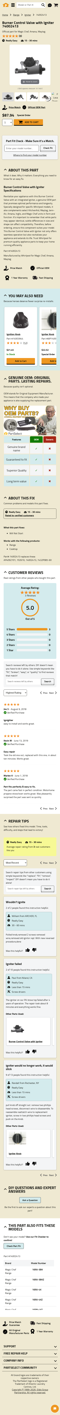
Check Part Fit (14, 1246)
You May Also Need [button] (25, 296)
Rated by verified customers (19, 515)
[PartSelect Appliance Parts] (5, 5)
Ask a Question (30, 1200)
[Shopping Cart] (55, 5)
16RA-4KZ (37, 1299)
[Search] (43, 5)
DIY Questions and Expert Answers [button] (32, 1189)
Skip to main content (30, 60)
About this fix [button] (21, 498)
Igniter (27, 14)
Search (47, 681)
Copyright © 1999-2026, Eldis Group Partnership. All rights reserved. (30, 1391)
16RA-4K (36, 1289)
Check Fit (48, 148)
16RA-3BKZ (38, 1279)
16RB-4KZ (37, 1309)
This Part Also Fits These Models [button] (31, 1227)
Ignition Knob (13, 334)
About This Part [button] (23, 170)
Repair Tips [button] (18, 821)
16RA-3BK (37, 1269)
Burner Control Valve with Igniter (26, 1041)
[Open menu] (13, 5)
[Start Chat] (55, 1409)
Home (5, 14)
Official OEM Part (36, 107)
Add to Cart (31, 122)
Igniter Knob (15, 1153)
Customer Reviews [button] (25, 572)
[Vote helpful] (27, 950)
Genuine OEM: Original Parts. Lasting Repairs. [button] (30, 379)
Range (16, 14)
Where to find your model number (30, 155)
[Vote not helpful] (34, 950)
